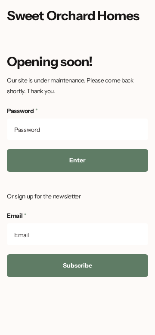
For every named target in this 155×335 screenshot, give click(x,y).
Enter (77, 160)
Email (16, 215)
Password (22, 111)
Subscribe (77, 265)
